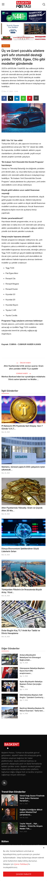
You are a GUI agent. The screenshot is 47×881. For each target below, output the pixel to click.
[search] (44, 4)
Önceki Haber (25, 363)
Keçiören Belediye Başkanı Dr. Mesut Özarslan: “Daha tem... (32, 709)
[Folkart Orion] (23, 29)
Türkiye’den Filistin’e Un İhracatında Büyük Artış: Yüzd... (22, 591)
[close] (44, 847)
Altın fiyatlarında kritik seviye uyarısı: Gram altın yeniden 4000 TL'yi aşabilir (23, 367)
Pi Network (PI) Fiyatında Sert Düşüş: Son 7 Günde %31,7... (22, 427)
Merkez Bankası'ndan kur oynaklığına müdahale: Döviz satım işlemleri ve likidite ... (23, 378)
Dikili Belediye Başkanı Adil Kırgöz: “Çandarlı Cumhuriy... (32, 696)
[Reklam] (23, 38)
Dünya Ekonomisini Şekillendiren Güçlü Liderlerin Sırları (20, 550)
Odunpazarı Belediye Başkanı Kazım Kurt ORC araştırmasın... (32, 670)
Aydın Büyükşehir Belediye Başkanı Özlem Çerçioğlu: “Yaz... (31, 684)
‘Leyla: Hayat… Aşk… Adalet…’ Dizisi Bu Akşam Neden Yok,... (31, 826)
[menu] (3, 4)
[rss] (4, 783)
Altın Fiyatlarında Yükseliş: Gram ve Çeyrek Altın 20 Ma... (22, 509)
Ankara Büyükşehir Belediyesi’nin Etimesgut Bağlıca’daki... (30, 657)
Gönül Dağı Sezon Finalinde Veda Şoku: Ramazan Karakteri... (32, 798)
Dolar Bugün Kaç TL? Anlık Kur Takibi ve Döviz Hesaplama (21, 631)
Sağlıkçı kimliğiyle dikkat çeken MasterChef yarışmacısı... (31, 812)
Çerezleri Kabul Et (23, 874)
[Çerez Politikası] (21, 864)
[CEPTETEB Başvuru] (23, 16)
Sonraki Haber (22, 373)
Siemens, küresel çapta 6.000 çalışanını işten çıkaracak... (23, 468)
